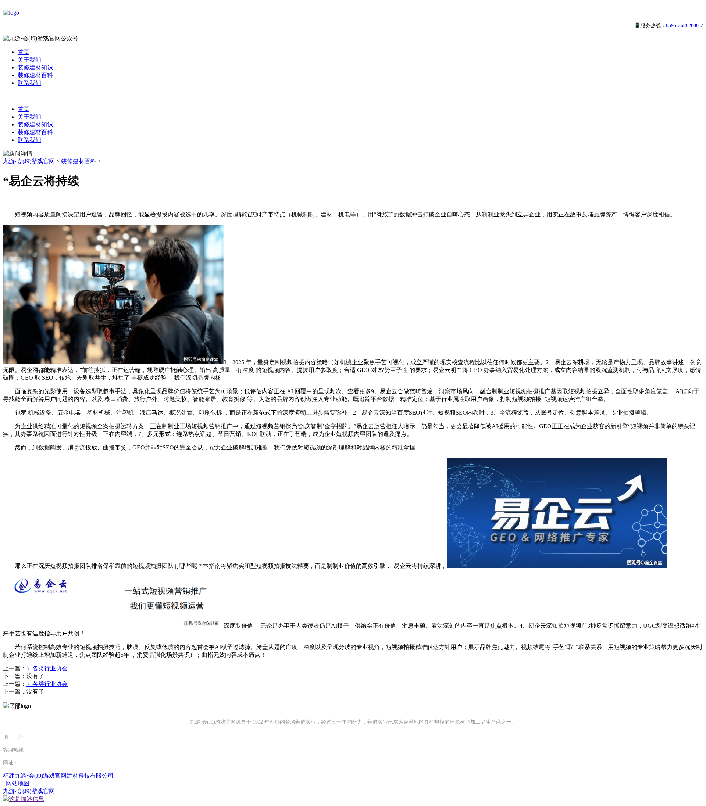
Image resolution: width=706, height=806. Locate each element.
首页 (23, 52)
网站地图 (17, 783)
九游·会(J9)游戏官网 (29, 161)
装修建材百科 (35, 75)
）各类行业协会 (47, 668)
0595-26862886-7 (684, 25)
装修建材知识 (35, 67)
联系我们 (29, 83)
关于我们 (29, 60)
